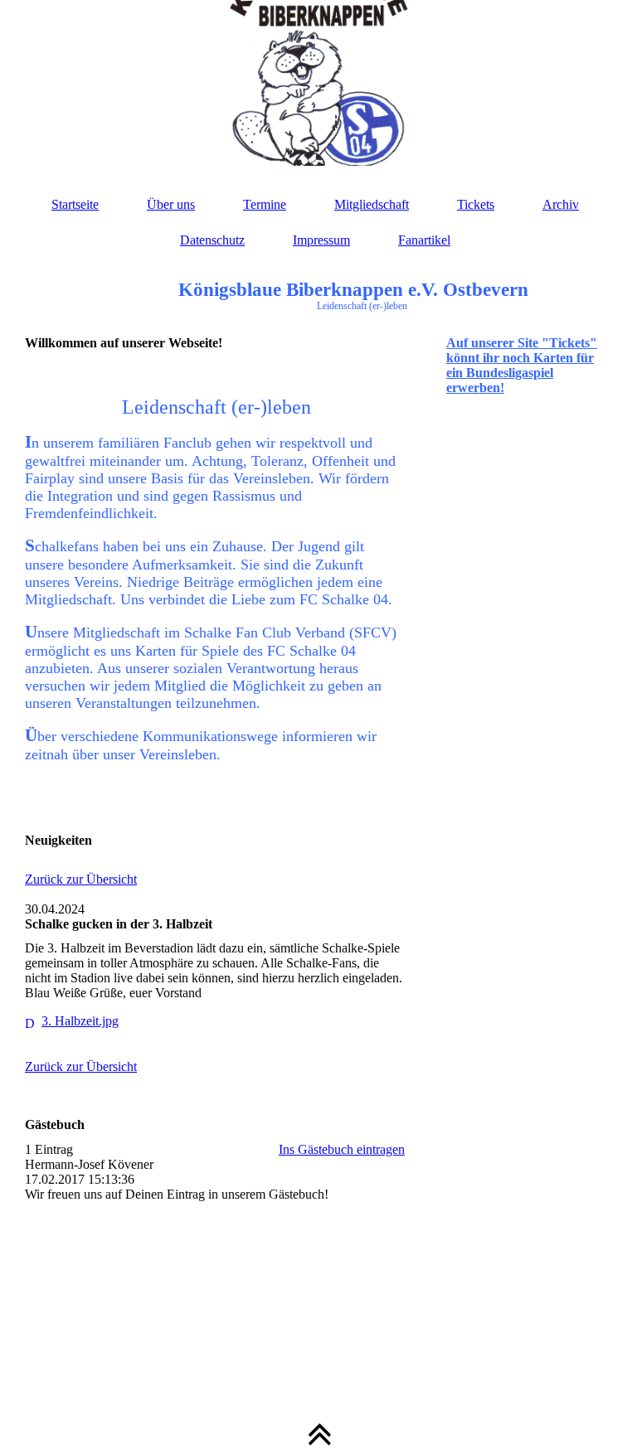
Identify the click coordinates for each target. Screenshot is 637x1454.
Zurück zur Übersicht (81, 879)
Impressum (321, 240)
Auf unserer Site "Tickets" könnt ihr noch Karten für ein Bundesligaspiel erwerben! (521, 365)
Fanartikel (424, 240)
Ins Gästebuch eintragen (342, 1149)
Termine (264, 204)
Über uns (171, 204)
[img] (318, 83)
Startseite (75, 204)
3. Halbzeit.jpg (80, 1021)
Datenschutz (212, 240)
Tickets (475, 204)
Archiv (560, 204)
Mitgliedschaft (371, 204)
